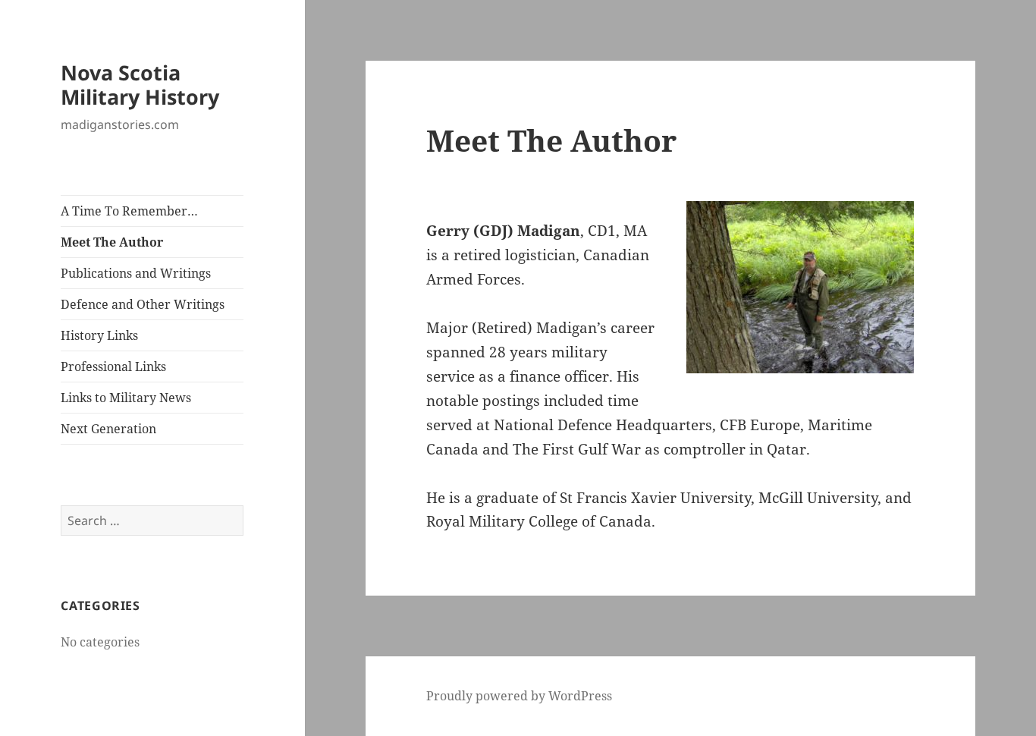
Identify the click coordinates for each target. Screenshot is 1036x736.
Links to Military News (126, 397)
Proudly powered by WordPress (519, 695)
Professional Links (113, 366)
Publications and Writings (136, 273)
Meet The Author (112, 242)
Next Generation (108, 428)
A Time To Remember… (129, 211)
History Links (99, 335)
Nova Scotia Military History (140, 84)
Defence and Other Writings (142, 304)
